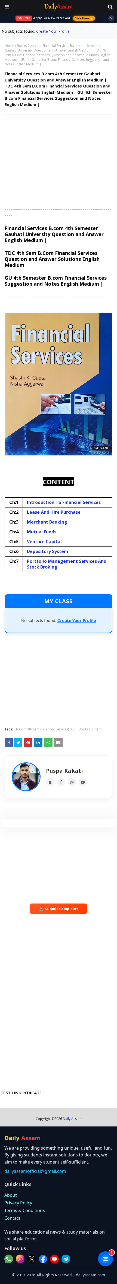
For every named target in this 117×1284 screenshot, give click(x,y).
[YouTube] (83, 782)
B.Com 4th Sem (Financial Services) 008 (45, 729)
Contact (12, 1218)
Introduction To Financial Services (64, 502)
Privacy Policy (18, 1203)
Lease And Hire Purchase (54, 512)
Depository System (47, 551)
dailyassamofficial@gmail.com (35, 1171)
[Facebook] (61, 782)
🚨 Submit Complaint (58, 908)
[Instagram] (72, 782)
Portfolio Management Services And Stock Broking (66, 564)
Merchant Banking (47, 522)
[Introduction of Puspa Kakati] (26, 776)
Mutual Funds (41, 532)
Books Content (28, 45)
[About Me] (50, 782)
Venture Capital (44, 542)
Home (9, 45)
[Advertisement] (58, 158)
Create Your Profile (53, 31)
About (10, 1195)
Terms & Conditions (24, 1210)
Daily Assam (72, 1118)
